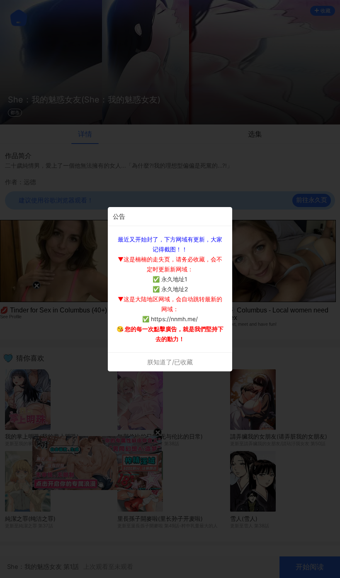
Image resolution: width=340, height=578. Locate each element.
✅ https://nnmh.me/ (170, 318)
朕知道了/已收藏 (170, 362)
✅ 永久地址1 (170, 279)
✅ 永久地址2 (170, 289)
